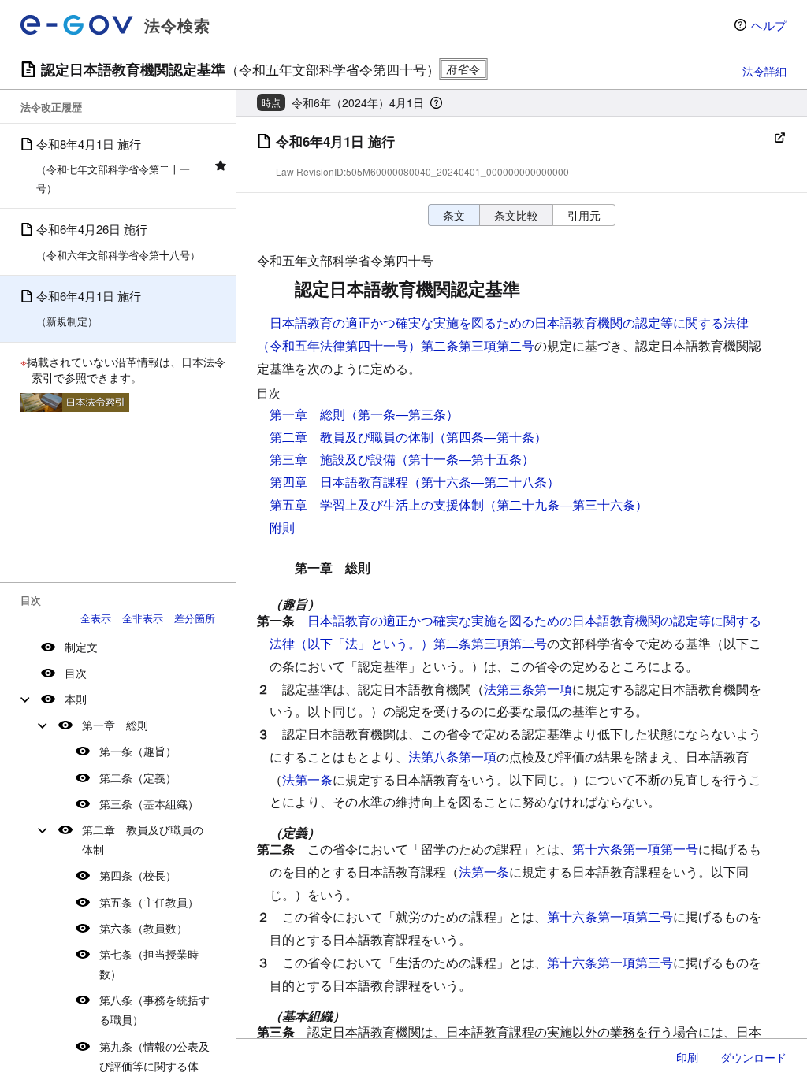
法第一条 (307, 779)
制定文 (81, 647)
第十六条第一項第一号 (635, 849)
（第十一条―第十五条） (465, 459)
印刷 (687, 1057)
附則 (282, 527)
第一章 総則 (115, 725)
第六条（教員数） (143, 928)
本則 (76, 699)
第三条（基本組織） (149, 803)
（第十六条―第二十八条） (484, 482)
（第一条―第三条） (402, 414)
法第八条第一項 (452, 757)
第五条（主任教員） (149, 902)
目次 (76, 673)
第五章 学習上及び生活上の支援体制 (377, 504)
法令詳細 (764, 71)
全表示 (95, 617)
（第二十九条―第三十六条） (566, 504)
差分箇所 (194, 617)
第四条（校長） (138, 875)
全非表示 (142, 617)
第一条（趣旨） (138, 751)
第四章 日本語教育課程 (339, 482)
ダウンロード (753, 1057)
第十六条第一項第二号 (610, 916)
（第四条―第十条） (490, 437)
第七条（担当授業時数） (149, 963)
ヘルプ (769, 25)
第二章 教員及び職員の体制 (142, 839)
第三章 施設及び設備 (333, 459)
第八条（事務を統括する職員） (154, 1009)
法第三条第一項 (528, 689)
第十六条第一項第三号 (610, 962)
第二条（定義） (138, 777)
